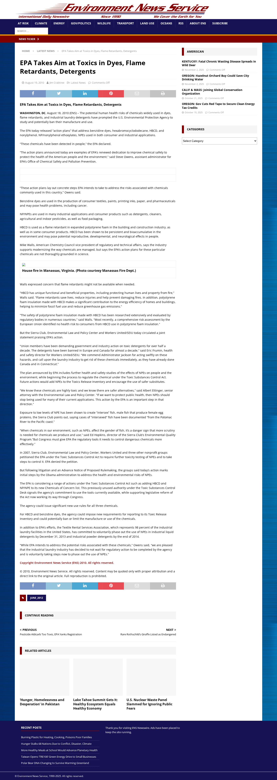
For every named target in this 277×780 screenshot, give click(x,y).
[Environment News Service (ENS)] (113, 17)
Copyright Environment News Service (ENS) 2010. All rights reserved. (67, 563)
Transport (125, 23)
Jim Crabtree (56, 82)
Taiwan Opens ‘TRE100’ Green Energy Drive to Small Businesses (58, 756)
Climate (41, 23)
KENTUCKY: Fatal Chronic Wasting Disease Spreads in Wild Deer (219, 63)
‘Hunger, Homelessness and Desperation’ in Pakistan (42, 702)
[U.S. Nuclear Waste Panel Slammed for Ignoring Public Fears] (151, 677)
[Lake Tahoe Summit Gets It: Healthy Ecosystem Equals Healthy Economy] (98, 677)
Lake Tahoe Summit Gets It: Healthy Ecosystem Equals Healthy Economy (95, 704)
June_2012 (36, 598)
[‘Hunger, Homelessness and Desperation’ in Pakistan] (44, 677)
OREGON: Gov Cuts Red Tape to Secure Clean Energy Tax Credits (218, 105)
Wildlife (104, 23)
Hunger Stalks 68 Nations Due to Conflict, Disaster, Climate (56, 743)
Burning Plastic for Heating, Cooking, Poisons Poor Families (56, 737)
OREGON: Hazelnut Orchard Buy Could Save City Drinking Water (215, 77)
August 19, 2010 (34, 82)
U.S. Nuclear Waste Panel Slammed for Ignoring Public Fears (149, 704)
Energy (59, 23)
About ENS (198, 23)
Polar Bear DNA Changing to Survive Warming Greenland (55, 763)
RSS (181, 23)
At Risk (23, 23)
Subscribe (220, 23)
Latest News (78, 82)
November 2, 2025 (194, 69)
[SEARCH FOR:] (31, 31)
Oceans (166, 23)
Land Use (147, 23)
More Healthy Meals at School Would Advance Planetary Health (59, 750)
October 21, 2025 (194, 98)
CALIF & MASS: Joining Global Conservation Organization (212, 91)
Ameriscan (195, 51)
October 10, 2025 (194, 112)
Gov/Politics (81, 23)
